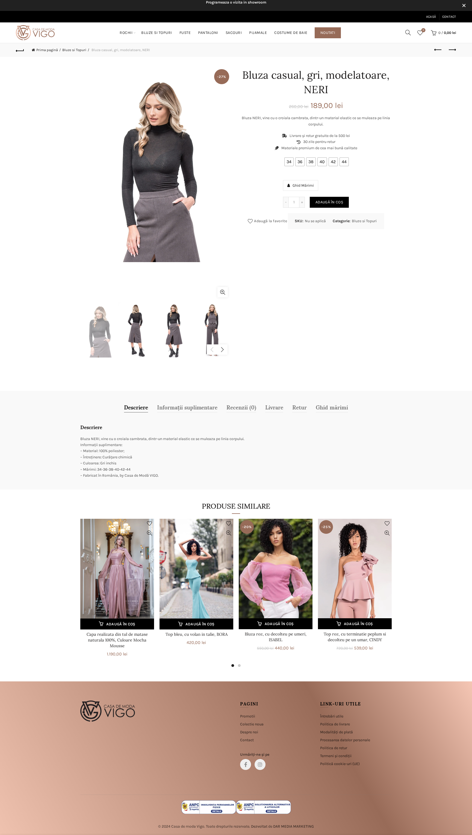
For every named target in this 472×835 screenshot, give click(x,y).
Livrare (274, 407)
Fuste (185, 32)
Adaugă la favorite (270, 221)
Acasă (431, 17)
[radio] (289, 162)
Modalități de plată (336, 732)
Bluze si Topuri (156, 32)
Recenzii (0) (241, 407)
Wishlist (423, 30)
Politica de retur (333, 748)
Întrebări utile (331, 716)
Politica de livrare (335, 724)
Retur (299, 407)
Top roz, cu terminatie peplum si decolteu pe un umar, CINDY (355, 636)
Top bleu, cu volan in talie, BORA (197, 634)
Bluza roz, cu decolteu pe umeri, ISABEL (275, 636)
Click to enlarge (222, 292)
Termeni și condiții (336, 756)
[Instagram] (260, 764)
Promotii (247, 716)
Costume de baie (291, 32)
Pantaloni (208, 32)
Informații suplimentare (187, 407)
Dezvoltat (259, 826)
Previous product (438, 50)
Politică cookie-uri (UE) (340, 763)
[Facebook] (245, 764)
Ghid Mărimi (303, 185)
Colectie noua (252, 724)
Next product (452, 50)
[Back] (20, 50)
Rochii (126, 32)
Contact (449, 17)
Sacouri (234, 32)
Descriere (136, 407)
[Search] (408, 32)
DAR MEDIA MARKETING (293, 826)
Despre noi (249, 732)
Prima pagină (47, 50)
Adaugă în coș (329, 202)
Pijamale (258, 32)
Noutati (327, 32)
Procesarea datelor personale (345, 740)
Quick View (149, 533)
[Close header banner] (464, 5)
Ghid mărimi (332, 407)
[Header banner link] (228, 5)
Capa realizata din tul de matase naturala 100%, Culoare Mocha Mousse (117, 640)
